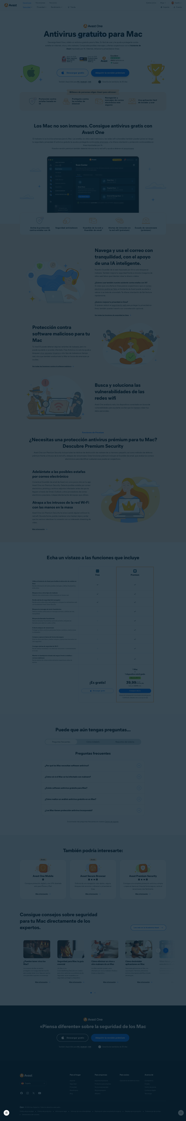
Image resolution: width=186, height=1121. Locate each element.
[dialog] (93, 560)
